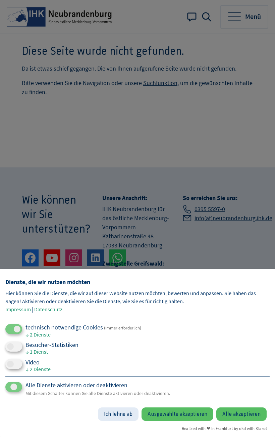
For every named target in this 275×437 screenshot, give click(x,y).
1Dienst (36, 351)
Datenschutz (48, 309)
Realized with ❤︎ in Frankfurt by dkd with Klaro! (224, 428)
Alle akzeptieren (241, 414)
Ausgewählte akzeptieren (177, 414)
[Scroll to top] (261, 423)
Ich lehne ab (118, 414)
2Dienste (38, 334)
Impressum (18, 309)
